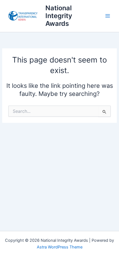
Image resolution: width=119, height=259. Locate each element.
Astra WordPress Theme (59, 247)
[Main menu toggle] (107, 16)
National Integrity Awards (58, 16)
